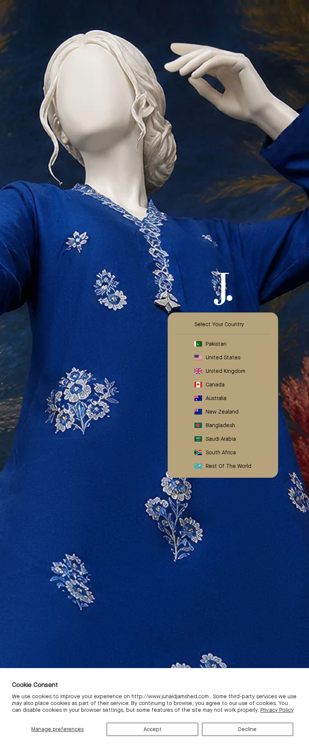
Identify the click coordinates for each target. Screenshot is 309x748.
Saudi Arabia (221, 439)
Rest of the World (228, 466)
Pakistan (216, 344)
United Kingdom (225, 371)
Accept (153, 729)
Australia (216, 398)
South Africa (221, 452)
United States (223, 357)
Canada (215, 385)
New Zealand (222, 412)
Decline (247, 729)
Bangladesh (220, 425)
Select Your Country (219, 324)
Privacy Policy (277, 710)
